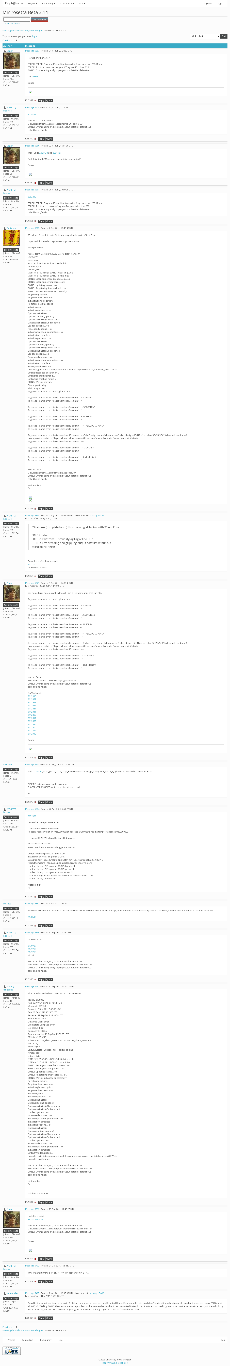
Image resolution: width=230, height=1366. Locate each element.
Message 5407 (32, 1293)
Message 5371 (32, 583)
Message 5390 (32, 932)
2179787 (32, 945)
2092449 (32, 196)
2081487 (57, 152)
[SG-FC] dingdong (8, 988)
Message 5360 (32, 145)
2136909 (37, 771)
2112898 (32, 714)
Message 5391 (32, 986)
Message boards (11, 30)
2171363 (32, 816)
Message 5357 (32, 50)
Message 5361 (32, 189)
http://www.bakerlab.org (115, 1362)
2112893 (32, 721)
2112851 (32, 718)
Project (32, 3)
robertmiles (12, 1293)
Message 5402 (32, 1265)
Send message (11, 72)
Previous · (8, 40)
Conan (10, 50)
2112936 (32, 696)
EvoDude (11, 228)
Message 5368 (32, 515)
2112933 (32, 705)
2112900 (32, 727)
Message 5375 (32, 764)
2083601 (35, 76)
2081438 (43, 152)
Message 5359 (32, 107)
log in (35, 36)
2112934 (32, 724)
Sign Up (208, 3)
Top (223, 1339)
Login (219, 3)
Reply (41, 100)
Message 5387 (32, 903)
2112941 (32, 711)
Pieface (7, 903)
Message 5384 (32, 809)
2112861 (32, 708)
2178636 (32, 916)
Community (66, 3)
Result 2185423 (35, 1219)
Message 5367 (32, 228)
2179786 (32, 948)
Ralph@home (14, 3)
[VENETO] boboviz (9, 109)
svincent (7, 764)
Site (81, 3)
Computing (48, 3)
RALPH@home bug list (32, 30)
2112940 (32, 733)
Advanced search (11, 23)
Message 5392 (32, 1209)
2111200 (32, 564)
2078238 (32, 114)
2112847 (32, 730)
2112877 (32, 699)
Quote (49, 100)
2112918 (32, 702)
